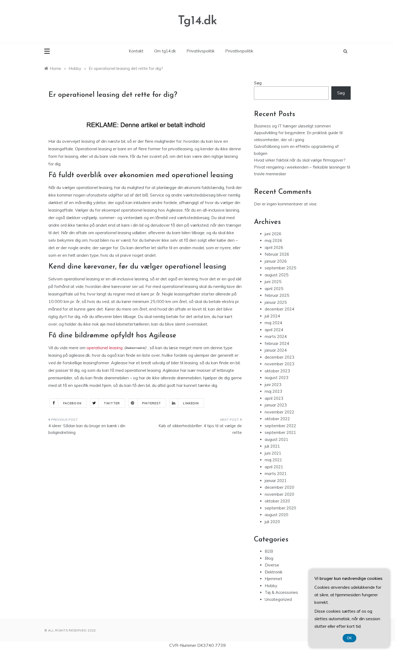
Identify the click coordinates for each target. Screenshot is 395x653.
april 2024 (274, 329)
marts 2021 (276, 473)
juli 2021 (272, 446)
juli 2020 (272, 521)
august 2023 (276, 377)
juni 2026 (273, 233)
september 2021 (280, 432)
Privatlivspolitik (200, 50)
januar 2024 (276, 350)
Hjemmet (273, 578)
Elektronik (273, 572)
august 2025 (276, 274)
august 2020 (276, 514)
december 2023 (279, 357)
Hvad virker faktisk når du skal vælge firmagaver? (300, 160)
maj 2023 (273, 391)
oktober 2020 (277, 501)
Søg (258, 82)
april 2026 (274, 247)
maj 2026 (273, 240)
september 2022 (280, 425)
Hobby (271, 585)
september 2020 (280, 508)
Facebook (72, 403)
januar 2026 (276, 261)
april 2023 (274, 398)
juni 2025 (273, 281)
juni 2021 (273, 453)
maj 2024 (273, 322)
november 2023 (279, 363)
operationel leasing (105, 347)
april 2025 (274, 288)
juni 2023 (273, 384)
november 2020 (279, 494)
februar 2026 (277, 254)
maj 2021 (273, 459)
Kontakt (136, 50)
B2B (269, 551)
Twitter (112, 403)
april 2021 (274, 466)
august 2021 (276, 439)
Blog (269, 558)
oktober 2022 (277, 418)
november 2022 (279, 412)
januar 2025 (276, 302)
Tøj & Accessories (281, 592)
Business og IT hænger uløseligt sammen (292, 126)
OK (349, 638)
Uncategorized (278, 599)
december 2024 (279, 309)
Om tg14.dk (165, 50)
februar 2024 (277, 343)
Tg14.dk (197, 21)
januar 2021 (276, 480)
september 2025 (280, 267)
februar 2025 (277, 295)
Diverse (272, 565)
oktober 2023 (277, 370)
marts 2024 (276, 336)
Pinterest (151, 403)
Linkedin (191, 403)
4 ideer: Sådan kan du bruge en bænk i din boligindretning (86, 429)
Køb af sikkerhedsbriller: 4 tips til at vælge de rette (200, 429)
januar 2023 (276, 405)
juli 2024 (272, 316)
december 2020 (279, 487)
